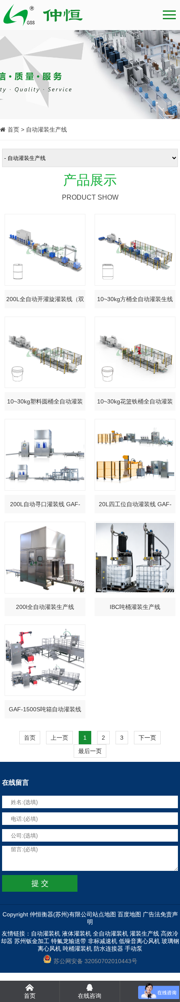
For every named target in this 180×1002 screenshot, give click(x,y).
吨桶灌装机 (77, 948)
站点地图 (104, 914)
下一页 (147, 737)
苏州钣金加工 (31, 941)
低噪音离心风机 (139, 941)
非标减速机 (102, 941)
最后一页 (90, 751)
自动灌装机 (45, 933)
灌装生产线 (144, 933)
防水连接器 (108, 948)
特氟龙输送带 (68, 941)
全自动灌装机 (110, 933)
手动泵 (133, 948)
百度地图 (129, 914)
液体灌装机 (76, 933)
